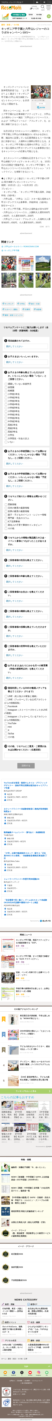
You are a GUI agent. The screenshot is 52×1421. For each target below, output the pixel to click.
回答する (26, 765)
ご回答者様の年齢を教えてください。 (26, 576)
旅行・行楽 (35, 304)
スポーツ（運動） (12, 309)
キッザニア (9, 304)
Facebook (13, 1375)
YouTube (30, 1375)
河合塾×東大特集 (36, 18)
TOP (26, 1366)
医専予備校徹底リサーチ (20, 18)
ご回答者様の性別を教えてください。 (26, 560)
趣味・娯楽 (35, 1340)
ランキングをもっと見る (26, 1091)
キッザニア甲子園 (11, 250)
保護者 (38, 309)
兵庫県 (27, 309)
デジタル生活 (10, 1340)
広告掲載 (19, 1380)
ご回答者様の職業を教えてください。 (26, 611)
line (47, 1375)
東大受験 (39, 14)
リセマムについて (37, 1380)
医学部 (31, 14)
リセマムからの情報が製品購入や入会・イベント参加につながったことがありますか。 (27, 541)
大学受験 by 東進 (19, 15)
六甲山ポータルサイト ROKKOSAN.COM (21, 246)
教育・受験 (9, 1304)
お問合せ (12, 1380)
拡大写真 (42, 107)
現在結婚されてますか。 (19, 341)
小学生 (22, 304)
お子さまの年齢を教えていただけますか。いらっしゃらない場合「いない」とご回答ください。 (27, 375)
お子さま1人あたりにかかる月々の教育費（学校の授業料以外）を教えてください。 (28, 668)
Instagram (38, 1375)
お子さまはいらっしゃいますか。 (24, 356)
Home (5, 1375)
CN (37, 8)
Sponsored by (34, 921)
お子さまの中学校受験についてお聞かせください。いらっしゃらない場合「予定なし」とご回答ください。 (27, 477)
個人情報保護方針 (27, 1383)
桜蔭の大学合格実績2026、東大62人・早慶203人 (31, 1117)
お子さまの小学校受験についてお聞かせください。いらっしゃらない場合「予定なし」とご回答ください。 (27, 454)
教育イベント (10, 1322)
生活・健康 (35, 1322)
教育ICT (34, 1304)
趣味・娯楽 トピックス (14, 315)
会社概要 (27, 1380)
